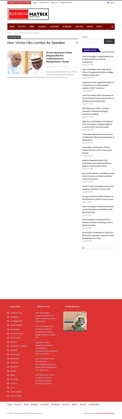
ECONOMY (54, 26)
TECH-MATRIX (16, 392)
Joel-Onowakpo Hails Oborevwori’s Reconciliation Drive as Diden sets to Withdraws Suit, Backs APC (98, 98)
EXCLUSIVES (15, 338)
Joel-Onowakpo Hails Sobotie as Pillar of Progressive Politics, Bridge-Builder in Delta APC (98, 72)
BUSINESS (42, 26)
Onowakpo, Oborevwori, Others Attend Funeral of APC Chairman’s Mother (97, 150)
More (99, 26)
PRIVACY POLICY (66, 3)
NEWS (32, 26)
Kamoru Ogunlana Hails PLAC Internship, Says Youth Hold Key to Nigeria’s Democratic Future (97, 163)
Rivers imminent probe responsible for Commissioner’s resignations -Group (59, 57)
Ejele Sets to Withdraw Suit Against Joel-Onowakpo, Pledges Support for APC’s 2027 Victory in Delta (97, 124)
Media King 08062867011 (105, 413)
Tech (12, 387)
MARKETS (14, 367)
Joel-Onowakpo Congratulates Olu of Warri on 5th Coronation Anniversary (97, 59)
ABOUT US (54, 3)
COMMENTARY (16, 321)
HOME (35, 3)
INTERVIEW (67, 26)
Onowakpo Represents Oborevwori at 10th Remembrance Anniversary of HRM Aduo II (98, 137)
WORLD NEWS (16, 396)
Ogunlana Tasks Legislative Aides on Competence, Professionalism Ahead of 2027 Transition (98, 85)
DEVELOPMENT (16, 325)
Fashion (13, 342)
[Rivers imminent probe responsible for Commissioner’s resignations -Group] (25, 62)
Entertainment (16, 333)
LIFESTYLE (79, 26)
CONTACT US (44, 3)
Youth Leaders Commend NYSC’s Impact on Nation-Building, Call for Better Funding (97, 222)
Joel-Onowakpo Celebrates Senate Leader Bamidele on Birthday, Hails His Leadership (97, 209)
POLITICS (22, 26)
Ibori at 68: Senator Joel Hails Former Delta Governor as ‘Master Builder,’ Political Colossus (98, 176)
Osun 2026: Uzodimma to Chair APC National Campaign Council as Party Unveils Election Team (98, 235)
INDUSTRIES (15, 354)
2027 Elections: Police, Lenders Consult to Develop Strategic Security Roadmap (95, 111)
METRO (90, 26)
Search (85, 37)
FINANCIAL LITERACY (18, 346)
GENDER (13, 350)
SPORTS (13, 383)
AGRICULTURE (16, 313)
